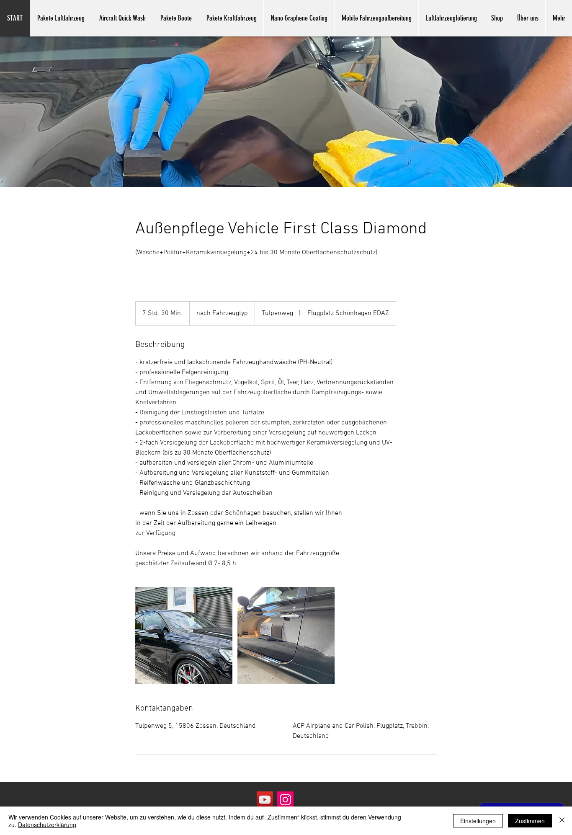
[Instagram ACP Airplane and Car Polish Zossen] (285, 799)
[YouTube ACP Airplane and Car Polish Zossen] (265, 799)
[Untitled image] (183, 635)
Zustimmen (530, 821)
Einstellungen (478, 821)
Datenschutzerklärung (47, 824)
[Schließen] (562, 820)
